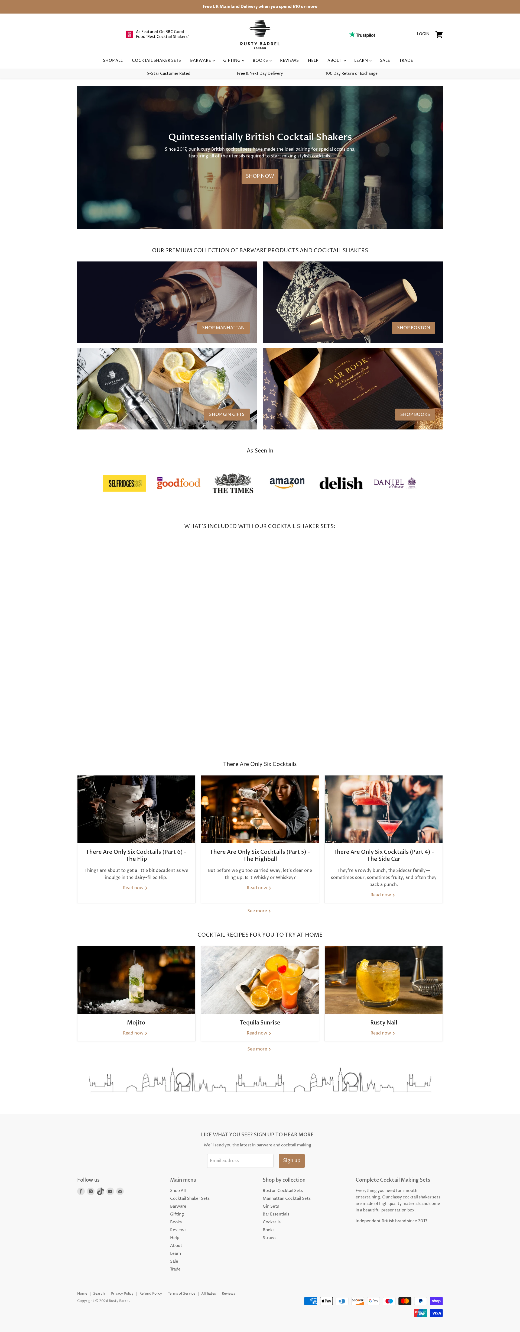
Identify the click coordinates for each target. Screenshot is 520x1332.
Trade (406, 60)
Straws (269, 1238)
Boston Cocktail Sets (283, 1191)
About (335, 60)
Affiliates (208, 1293)
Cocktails (272, 1222)
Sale (385, 60)
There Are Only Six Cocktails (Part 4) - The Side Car (383, 855)
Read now (134, 888)
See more (257, 911)
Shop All (113, 60)
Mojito (136, 1022)
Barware (201, 60)
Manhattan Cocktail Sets (287, 1198)
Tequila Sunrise (260, 1022)
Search (99, 1293)
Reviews (289, 60)
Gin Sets (271, 1206)
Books (261, 60)
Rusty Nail (383, 1022)
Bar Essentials (276, 1214)
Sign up (291, 1160)
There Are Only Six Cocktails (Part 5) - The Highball (260, 855)
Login (423, 34)
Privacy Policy (122, 1293)
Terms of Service (181, 1293)
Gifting (232, 60)
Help (313, 60)
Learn (361, 60)
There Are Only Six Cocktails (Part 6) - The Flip (136, 855)
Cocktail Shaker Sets (156, 60)
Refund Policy (150, 1293)
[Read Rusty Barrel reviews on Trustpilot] (362, 34)
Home (82, 1293)
